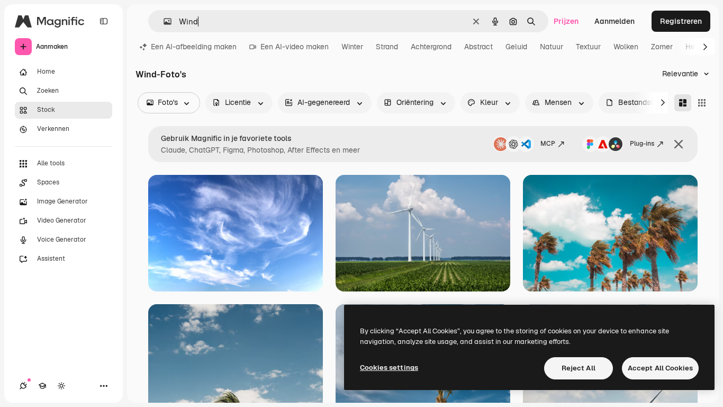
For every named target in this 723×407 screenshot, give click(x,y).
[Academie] (42, 385)
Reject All (578, 368)
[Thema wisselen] (61, 385)
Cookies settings (389, 367)
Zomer (662, 46)
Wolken (625, 46)
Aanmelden (614, 21)
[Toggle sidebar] (103, 21)
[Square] (701, 102)
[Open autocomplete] (163, 21)
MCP (547, 143)
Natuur (551, 46)
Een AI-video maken (294, 46)
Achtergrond (431, 46)
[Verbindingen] (23, 385)
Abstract (478, 46)
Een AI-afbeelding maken (194, 46)
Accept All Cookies (660, 368)
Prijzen (566, 21)
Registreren (681, 21)
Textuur (588, 46)
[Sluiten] (678, 144)
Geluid (516, 46)
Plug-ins (642, 143)
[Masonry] (682, 102)
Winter (352, 46)
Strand (387, 46)
